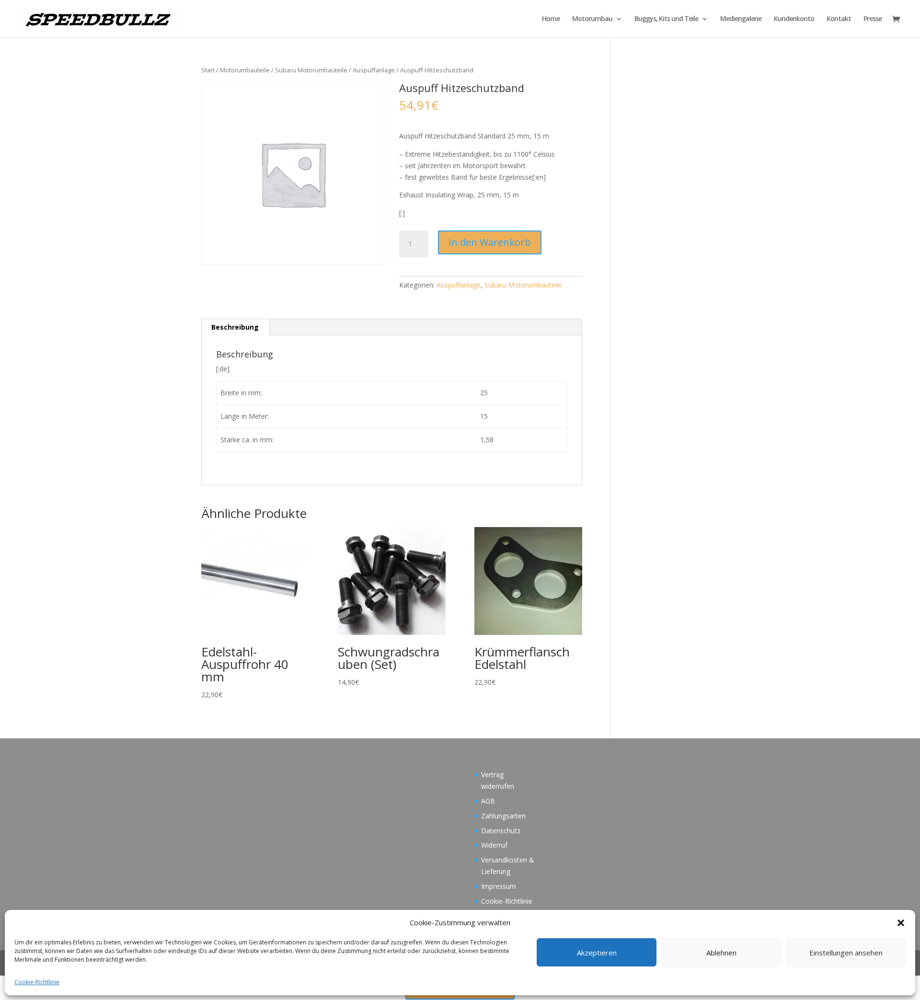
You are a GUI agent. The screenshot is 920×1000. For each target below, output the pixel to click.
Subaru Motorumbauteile (311, 70)
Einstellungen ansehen (846, 952)
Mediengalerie (740, 19)
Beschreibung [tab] (235, 327)
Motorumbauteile (245, 70)
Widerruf (494, 845)
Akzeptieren (597, 952)
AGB (488, 800)
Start (208, 70)
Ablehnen (721, 952)
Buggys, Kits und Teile (666, 19)
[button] (901, 923)
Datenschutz (500, 830)
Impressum (498, 886)
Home (551, 19)
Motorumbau (592, 19)
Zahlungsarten (503, 815)
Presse (872, 19)
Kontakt (839, 19)
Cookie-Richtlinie (36, 982)
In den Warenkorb (489, 242)
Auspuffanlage (374, 70)
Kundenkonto (794, 19)
